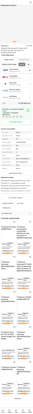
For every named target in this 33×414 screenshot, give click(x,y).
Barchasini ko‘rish (15, 173)
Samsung (4, 46)
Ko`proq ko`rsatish (15, 198)
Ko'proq (17, 398)
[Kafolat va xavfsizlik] (30, 213)
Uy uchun (20, 203)
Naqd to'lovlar (24, 60)
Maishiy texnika (7, 203)
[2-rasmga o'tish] (16, 41)
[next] (30, 64)
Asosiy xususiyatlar (8, 129)
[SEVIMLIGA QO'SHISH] (30, 2)
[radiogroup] (16, 83)
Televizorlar (6, 208)
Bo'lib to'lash (8, 60)
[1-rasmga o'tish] (14, 41)
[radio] (30, 70)
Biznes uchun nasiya (9, 64)
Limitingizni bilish (15, 122)
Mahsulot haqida (7, 177)
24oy (22, 64)
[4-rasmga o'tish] (19, 41)
